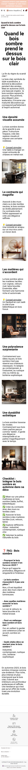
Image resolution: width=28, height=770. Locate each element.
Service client (14, 742)
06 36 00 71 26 (14, 743)
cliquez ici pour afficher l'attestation (14, 767)
